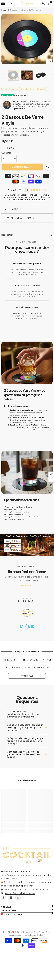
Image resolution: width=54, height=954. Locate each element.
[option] (27, 39)
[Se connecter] (43, 3)
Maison (4, 10)
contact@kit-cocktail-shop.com (20, 893)
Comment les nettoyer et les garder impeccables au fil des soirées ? (23, 754)
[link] (47, 167)
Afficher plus (27, 676)
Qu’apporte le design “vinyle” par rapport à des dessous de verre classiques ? (25, 741)
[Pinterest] (18, 897)
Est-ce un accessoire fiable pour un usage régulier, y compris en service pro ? (25, 727)
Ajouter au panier (22, 167)
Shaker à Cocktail (31, 660)
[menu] (3, 3)
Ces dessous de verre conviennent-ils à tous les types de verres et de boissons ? (24, 714)
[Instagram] (10, 897)
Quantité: (6, 153)
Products (13, 10)
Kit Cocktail (9, 660)
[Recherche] (11, 3)
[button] (2, 75)
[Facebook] (3, 897)
